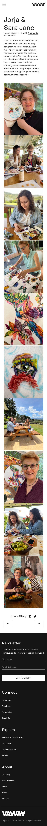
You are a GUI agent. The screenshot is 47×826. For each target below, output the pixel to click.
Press (4, 787)
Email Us (6, 718)
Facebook (6, 706)
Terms (4, 793)
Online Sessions (9, 749)
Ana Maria (33, 33)
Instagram (6, 700)
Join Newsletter (23, 678)
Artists (5, 755)
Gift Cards (6, 743)
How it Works (8, 781)
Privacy (5, 798)
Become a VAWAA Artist (12, 737)
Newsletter (7, 712)
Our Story (6, 775)
